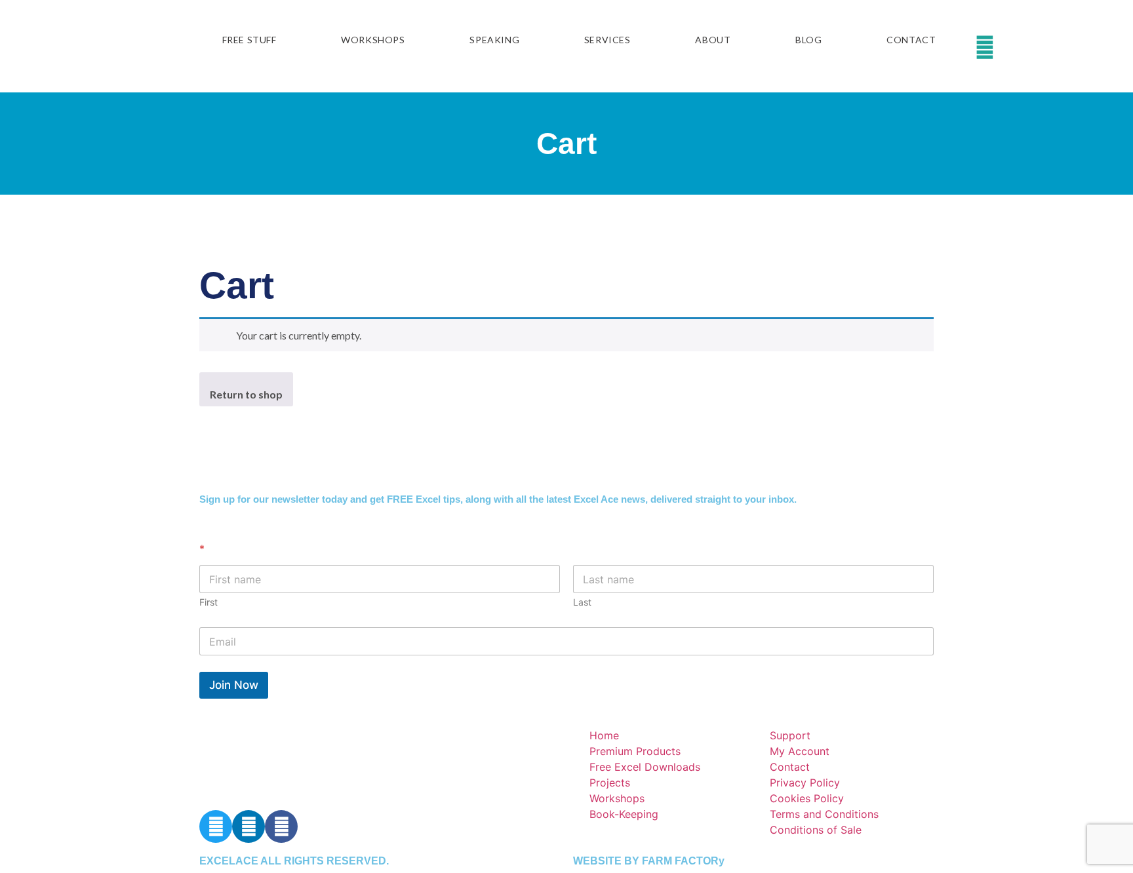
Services (607, 39)
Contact (911, 39)
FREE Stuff (249, 39)
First (208, 602)
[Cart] (1006, 46)
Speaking (494, 39)
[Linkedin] (248, 826)
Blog (808, 39)
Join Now (233, 684)
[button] (1025, 46)
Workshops (373, 39)
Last (582, 602)
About (712, 39)
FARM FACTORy (683, 860)
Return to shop (246, 394)
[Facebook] (281, 826)
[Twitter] (215, 826)
